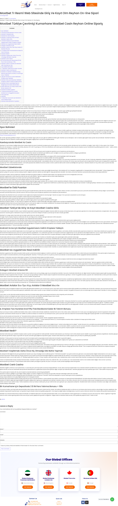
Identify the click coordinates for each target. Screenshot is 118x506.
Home (35, 4)
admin (3, 399)
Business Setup (42, 4)
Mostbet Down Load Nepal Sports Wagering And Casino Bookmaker (10, 84)
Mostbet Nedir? (5, 54)
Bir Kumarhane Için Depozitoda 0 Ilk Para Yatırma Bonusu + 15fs (11, 61)
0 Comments (12, 18)
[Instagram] (86, 502)
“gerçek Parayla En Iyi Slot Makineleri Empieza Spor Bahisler (11, 77)
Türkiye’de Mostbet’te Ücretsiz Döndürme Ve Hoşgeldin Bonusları (10, 92)
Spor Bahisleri (4, 31)
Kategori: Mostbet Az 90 (7, 45)
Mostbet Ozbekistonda (7, 34)
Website (2, 440)
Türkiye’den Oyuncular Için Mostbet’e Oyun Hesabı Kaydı (11, 98)
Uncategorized (4, 15)
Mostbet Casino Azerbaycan (8, 70)
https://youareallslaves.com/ (8, 135)
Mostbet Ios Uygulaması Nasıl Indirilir (11, 44)
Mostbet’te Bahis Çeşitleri (8, 90)
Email (2, 434)
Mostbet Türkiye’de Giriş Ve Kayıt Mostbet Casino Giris (10, 38)
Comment (3, 411)
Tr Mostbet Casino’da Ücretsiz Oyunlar (11, 68)
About (63, 4)
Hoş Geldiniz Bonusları (7, 67)
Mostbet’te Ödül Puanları (8, 36)
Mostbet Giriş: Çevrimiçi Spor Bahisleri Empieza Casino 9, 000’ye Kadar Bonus (11, 80)
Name (2, 429)
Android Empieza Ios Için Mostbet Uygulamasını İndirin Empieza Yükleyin (11, 41)
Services (49, 4)
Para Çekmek (5, 94)
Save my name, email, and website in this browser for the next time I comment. (22, 445)
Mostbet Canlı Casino (7, 58)
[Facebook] (83, 502)
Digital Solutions (56, 4)
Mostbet (3, 96)
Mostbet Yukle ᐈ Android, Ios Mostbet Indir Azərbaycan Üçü (11, 64)
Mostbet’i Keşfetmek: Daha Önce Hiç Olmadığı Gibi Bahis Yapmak (11, 56)
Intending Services (38, 8)
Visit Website (27, 487)
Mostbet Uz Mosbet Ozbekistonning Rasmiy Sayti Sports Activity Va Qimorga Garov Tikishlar (12, 73)
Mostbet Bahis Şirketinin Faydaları (10, 101)
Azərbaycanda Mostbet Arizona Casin (11, 32)
